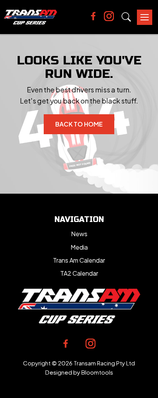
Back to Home (79, 124)
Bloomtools (97, 372)
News (79, 233)
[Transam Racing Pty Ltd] (30, 17)
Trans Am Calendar (79, 260)
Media (79, 247)
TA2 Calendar (79, 273)
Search (126, 17)
